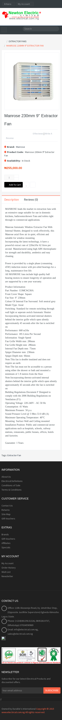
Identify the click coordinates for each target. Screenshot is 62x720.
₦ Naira (8, 4)
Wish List (6, 571)
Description (11, 199)
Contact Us (7, 505)
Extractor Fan (14, 455)
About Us (6, 476)
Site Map (6, 514)
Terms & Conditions (12, 489)
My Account (7, 563)
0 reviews (38, 133)
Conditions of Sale (11, 485)
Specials (6, 547)
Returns (6, 509)
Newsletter (7, 576)
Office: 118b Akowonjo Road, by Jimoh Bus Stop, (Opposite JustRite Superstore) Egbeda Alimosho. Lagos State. (30, 612)
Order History (9, 567)
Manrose (20, 146)
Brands (5, 534)
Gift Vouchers (8, 518)
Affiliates (6, 543)
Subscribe (52, 690)
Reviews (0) (31, 199)
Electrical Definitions (12, 481)
